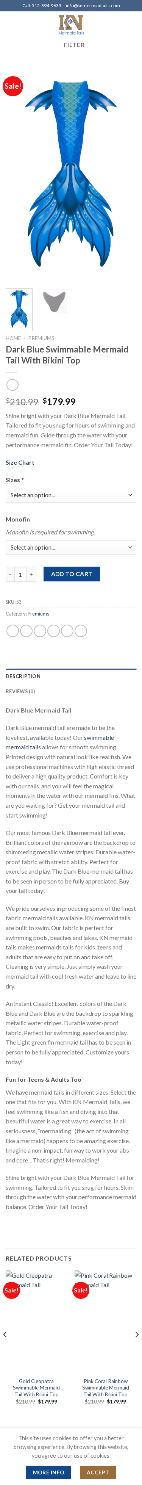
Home (13, 338)
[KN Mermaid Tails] (71, 24)
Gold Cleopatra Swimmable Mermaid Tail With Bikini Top (36, 1387)
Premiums (41, 338)
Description (23, 676)
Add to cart (72, 573)
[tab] (71, 676)
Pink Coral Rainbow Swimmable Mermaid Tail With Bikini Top (105, 1387)
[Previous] (18, 174)
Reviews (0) (20, 691)
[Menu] (10, 24)
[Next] (124, 174)
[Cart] (132, 24)
